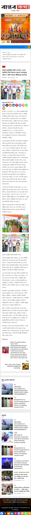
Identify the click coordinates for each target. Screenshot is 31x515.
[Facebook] (3, 105)
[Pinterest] (16, 105)
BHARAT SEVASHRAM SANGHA (22, 472)
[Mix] (23, 105)
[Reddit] (10, 105)
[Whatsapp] (26, 105)
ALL (4, 66)
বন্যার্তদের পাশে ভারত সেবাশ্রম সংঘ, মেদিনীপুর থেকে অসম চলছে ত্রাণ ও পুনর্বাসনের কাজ (21, 476)
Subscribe (29, 47)
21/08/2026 (18, 480)
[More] (3, 108)
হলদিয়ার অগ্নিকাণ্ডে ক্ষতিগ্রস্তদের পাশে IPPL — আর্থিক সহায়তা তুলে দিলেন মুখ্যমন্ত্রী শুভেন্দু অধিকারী (21, 489)
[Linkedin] (13, 105)
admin (5, 77)
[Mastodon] (19, 105)
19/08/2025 (12, 77)
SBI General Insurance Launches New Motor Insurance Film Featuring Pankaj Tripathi (21, 438)
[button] (26, 47)
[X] (7, 105)
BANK (15, 433)
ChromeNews (24, 508)
